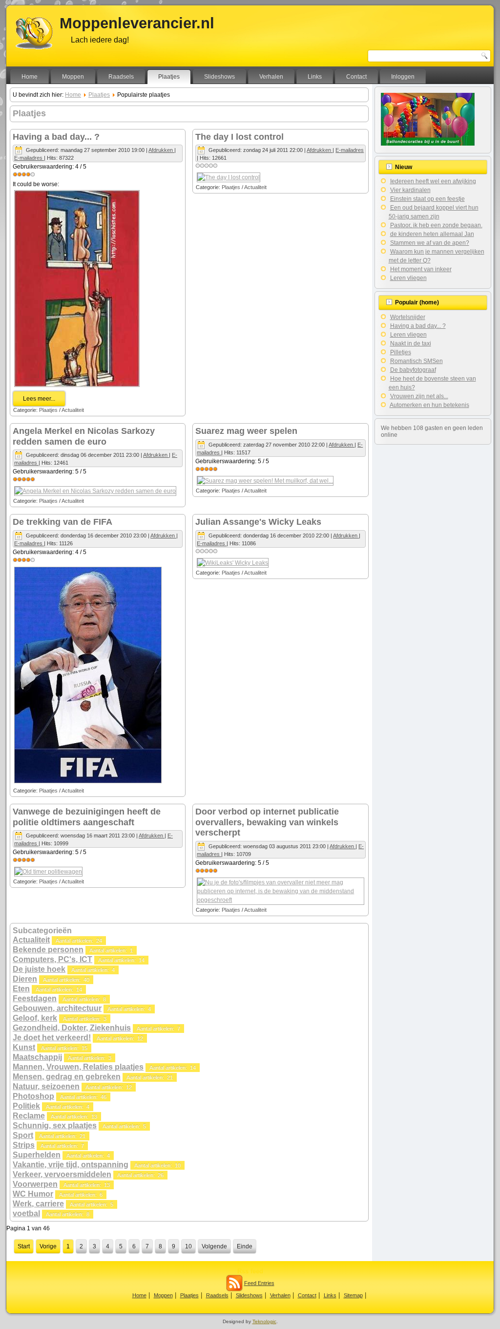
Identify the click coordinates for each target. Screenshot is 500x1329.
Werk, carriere (38, 1204)
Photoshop (33, 1096)
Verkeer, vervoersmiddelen (62, 1174)
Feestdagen (35, 998)
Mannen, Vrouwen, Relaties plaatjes (78, 1067)
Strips (24, 1145)
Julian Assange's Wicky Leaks (258, 522)
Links (315, 76)
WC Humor (33, 1194)
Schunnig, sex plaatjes (55, 1125)
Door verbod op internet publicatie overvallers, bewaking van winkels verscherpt (267, 822)
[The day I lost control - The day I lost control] (228, 177)
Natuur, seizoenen (46, 1086)
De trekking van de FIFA (62, 522)
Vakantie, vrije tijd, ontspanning (70, 1164)
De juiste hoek (39, 969)
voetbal (26, 1213)
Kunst (24, 1047)
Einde (244, 1246)
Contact (356, 76)
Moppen (73, 76)
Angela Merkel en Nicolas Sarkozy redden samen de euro (84, 436)
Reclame (29, 1116)
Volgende (214, 1246)
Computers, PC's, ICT (52, 959)
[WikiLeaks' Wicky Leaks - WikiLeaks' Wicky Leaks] (232, 562)
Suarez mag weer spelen (246, 431)
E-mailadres (29, 158)
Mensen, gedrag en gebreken (67, 1076)
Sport (23, 1135)
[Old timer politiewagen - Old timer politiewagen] (48, 871)
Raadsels (121, 76)
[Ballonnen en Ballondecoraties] (428, 143)
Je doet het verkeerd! (52, 1037)
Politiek (26, 1106)
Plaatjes (169, 76)
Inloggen (403, 76)
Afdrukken (161, 150)
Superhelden (37, 1155)
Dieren (25, 979)
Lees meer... (39, 398)
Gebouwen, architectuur (57, 1008)
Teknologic (264, 1321)
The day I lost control (239, 137)
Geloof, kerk (35, 1018)
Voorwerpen (35, 1184)
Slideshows (219, 76)
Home (29, 76)
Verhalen (271, 76)
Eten (21, 989)
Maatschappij (37, 1057)
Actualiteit (73, 410)
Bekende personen (48, 949)
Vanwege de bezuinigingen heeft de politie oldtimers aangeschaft (87, 817)
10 (188, 1246)
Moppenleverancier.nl (137, 23)
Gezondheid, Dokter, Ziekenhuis (72, 1028)
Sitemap (353, 1295)
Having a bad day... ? (56, 137)
